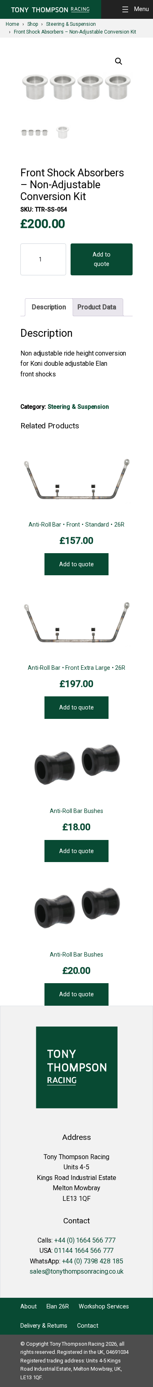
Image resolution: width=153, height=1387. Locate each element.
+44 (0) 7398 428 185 (92, 1261)
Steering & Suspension (78, 406)
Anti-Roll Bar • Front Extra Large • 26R (76, 667)
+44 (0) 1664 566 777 (84, 1240)
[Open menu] (136, 9)
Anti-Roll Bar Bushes (76, 811)
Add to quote (101, 259)
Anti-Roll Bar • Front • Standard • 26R (76, 524)
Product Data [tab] (97, 307)
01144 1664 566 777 (83, 1250)
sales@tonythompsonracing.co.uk (76, 1271)
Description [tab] (49, 307)
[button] (118, 61)
